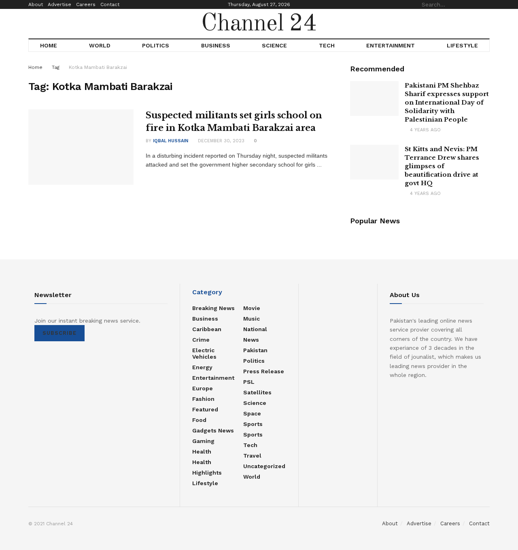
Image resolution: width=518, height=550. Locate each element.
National (255, 329)
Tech (327, 45)
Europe (202, 388)
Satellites (257, 392)
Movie (251, 308)
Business (215, 45)
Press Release (263, 371)
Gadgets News (213, 430)
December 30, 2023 (220, 140)
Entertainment (390, 45)
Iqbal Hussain (170, 140)
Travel (252, 455)
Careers (86, 4)
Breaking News (213, 308)
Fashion (203, 399)
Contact (109, 4)
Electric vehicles (204, 353)
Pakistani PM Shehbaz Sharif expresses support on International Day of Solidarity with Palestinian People (447, 102)
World (99, 45)
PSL (249, 382)
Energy (202, 367)
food (199, 420)
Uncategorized (264, 466)
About (35, 4)
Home (48, 45)
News (251, 339)
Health (201, 451)
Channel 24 (259, 24)
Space (252, 413)
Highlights (207, 472)
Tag (55, 67)
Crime (201, 339)
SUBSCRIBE (59, 333)
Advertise (59, 4)
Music (251, 318)
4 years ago (424, 130)
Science (274, 45)
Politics (155, 45)
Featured (205, 409)
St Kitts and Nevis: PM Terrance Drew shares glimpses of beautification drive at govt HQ (442, 166)
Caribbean (206, 329)
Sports (253, 424)
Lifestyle (462, 45)
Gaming (203, 441)
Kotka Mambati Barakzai (98, 67)
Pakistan (255, 350)
